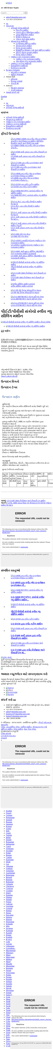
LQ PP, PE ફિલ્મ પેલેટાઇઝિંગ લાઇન (25, 292)
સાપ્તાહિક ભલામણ (18, 72)
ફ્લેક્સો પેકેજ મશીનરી (20, 28)
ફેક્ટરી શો (15, 83)
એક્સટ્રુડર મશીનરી (19, 41)
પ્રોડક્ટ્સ (10, 26)
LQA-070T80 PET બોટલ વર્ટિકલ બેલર (26, 305)
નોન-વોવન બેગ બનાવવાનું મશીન (29, 61)
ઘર (7, 24)
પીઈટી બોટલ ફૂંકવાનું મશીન (27, 52)
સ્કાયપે (4, 738)
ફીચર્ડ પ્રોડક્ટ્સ (44, 722)
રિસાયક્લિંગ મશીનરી (19, 66)
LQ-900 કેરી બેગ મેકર (19, 236)
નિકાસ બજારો (16, 81)
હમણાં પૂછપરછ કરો (8, 684)
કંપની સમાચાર (17, 90)
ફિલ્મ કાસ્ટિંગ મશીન (24, 55)
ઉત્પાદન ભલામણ (13, 70)
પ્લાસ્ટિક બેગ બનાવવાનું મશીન (23, 57)
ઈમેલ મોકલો (6, 734)
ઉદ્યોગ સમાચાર (17, 88)
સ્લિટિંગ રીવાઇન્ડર (23, 37)
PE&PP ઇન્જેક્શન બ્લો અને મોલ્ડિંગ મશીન (33, 50)
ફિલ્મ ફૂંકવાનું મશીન (24, 48)
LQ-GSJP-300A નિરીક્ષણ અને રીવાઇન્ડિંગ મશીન (26, 501)
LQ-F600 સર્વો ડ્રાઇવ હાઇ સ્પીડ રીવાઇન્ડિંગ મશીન (26, 637)
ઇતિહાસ (14, 79)
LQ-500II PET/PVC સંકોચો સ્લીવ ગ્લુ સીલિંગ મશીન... (27, 598)
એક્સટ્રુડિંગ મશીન (24, 46)
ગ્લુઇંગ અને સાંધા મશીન (25, 39)
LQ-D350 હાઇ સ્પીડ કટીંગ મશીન (24, 187)
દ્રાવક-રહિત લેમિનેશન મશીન (27, 32)
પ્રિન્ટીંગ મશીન (22, 30)
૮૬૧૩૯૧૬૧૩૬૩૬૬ (8, 736)
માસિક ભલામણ (17, 75)
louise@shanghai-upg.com (16, 716)
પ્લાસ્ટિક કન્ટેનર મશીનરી (21, 63)
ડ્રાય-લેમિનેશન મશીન (25, 35)
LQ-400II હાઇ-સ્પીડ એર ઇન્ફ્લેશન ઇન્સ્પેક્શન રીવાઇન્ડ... (25, 179)
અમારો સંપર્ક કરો (12, 92)
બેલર (3, 727)
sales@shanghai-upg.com (16, 17)
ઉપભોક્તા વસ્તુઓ (18, 68)
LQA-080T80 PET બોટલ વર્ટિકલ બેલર (26, 299)
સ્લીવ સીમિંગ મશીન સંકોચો (22, 286)
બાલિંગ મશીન (26, 727)
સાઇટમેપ (4, 725)
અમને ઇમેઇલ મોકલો (9, 376)
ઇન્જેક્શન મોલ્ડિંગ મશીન (26, 43)
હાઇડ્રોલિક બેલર (13, 727)
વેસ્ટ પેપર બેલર (30, 729)
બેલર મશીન (18, 729)
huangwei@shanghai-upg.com (18, 714)
